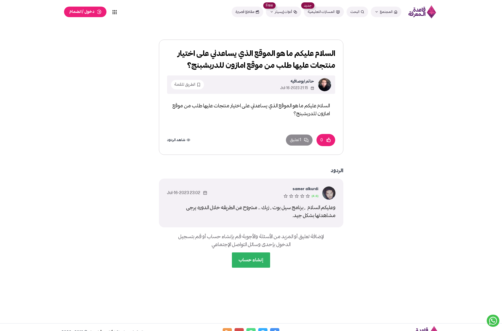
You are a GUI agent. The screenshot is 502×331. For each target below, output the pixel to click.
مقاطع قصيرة (245, 11)
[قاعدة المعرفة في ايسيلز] (422, 11)
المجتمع (386, 11)
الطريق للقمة (184, 84)
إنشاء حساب (251, 260)
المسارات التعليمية (321, 11)
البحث (354, 11)
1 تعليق (295, 139)
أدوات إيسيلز (283, 11)
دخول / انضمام (81, 11)
